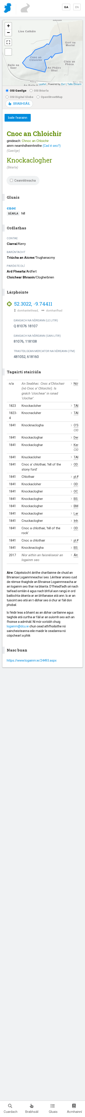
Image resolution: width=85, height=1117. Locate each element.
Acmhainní (74, 1112)
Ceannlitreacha (25, 180)
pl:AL (77, 477)
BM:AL (78, 506)
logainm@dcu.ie (18, 626)
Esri (63, 84)
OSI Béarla (41, 90)
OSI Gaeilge (18, 90)
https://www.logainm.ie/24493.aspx (31, 660)
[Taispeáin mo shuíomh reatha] (8, 52)
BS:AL (78, 499)
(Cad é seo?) (52, 145)
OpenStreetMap (52, 97)
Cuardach (10, 1112)
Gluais (53, 1112)
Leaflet (42, 84)
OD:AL (78, 464)
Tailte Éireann (74, 84)
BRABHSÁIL (21, 104)
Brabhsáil (31, 1112)
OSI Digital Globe (21, 97)
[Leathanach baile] (8, 8)
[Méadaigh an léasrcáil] (8, 42)
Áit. (76, 555)
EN (77, 7)
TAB (77, 406)
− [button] (8, 32)
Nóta (77, 384)
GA (66, 7)
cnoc (11, 208)
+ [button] (8, 25)
